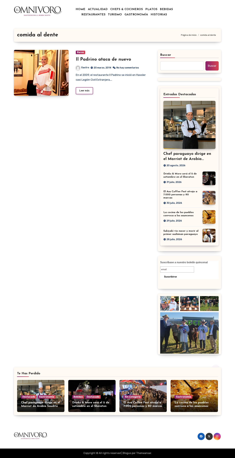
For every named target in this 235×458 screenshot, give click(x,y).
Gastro (85, 67)
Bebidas (78, 396)
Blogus (127, 453)
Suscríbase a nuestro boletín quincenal (184, 262)
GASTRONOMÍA (136, 14)
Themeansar (143, 453)
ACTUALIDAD (98, 9)
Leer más (84, 90)
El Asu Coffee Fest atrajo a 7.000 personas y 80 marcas (180, 194)
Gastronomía (46, 396)
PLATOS (151, 9)
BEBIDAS (166, 9)
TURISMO (115, 14)
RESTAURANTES (93, 14)
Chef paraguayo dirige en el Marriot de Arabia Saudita (187, 159)
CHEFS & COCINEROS (126, 9)
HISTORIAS (159, 14)
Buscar (165, 55)
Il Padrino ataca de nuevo (103, 59)
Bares (80, 52)
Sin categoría (133, 396)
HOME (80, 9)
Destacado (28, 396)
